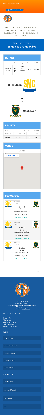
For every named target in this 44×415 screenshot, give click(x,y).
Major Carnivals (10, 33)
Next (37, 271)
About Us (15, 27)
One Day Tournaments (27, 30)
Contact (24, 35)
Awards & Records (10, 390)
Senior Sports (29, 27)
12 (18, 271)
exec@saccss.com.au (11, 3)
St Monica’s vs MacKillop (22, 218)
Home (6, 27)
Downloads (8, 398)
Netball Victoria (10, 360)
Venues (15, 35)
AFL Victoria (9, 338)
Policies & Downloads (29, 33)
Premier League (9, 30)
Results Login (15, 10)
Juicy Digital (26, 309)
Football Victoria (10, 368)
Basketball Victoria (11, 346)
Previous (8, 266)
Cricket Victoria (10, 353)
